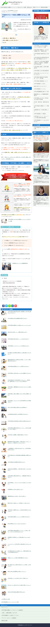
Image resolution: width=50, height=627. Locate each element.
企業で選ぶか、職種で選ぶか (9, 38)
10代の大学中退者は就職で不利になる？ (16, 592)
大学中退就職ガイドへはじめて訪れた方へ (41, 121)
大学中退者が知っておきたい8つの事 (41, 128)
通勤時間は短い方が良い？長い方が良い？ (17, 496)
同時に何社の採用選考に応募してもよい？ (17, 571)
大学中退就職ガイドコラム (40, 88)
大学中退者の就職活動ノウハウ (41, 81)
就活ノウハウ (36, 7)
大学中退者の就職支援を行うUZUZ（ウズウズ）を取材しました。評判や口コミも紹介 (41, 203)
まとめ (4, 42)
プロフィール (5, 298)
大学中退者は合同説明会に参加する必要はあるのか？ (19, 421)
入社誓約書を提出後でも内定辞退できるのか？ (18, 414)
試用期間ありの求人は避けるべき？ (15, 489)
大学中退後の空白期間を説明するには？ (16, 462)
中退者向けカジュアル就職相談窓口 (20, 263)
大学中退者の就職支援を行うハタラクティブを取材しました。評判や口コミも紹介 (41, 182)
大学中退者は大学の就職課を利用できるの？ (17, 318)
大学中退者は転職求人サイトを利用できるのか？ (18, 366)
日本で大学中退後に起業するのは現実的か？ (17, 407)
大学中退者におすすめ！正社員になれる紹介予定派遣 (41, 99)
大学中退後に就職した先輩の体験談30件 (41, 67)
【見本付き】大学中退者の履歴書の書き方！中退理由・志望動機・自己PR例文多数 (41, 63)
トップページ (4, 10)
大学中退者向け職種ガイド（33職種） (41, 106)
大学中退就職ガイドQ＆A (12, 10)
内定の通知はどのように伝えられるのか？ (17, 523)
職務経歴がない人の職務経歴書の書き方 (41, 95)
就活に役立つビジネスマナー (40, 86)
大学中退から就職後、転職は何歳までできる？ (18, 434)
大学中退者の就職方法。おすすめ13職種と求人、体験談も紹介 (41, 50)
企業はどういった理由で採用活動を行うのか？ (18, 557)
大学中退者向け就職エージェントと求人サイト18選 (13, 7)
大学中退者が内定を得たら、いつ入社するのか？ (18, 338)
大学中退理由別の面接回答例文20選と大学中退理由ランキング (41, 58)
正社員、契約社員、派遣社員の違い (41, 102)
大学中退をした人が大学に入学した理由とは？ (18, 578)
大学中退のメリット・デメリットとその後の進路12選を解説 (41, 117)
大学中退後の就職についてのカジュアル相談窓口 (12, 610)
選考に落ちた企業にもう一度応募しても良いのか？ (19, 503)
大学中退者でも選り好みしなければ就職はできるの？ (19, 373)
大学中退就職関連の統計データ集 (41, 91)
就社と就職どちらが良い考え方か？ (11, 40)
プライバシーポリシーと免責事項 (9, 618)
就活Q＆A (29, 7)
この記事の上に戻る (5, 599)
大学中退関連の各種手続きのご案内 (41, 54)
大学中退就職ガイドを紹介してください (10, 615)
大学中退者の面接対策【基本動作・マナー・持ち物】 (41, 78)
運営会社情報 (44, 7)
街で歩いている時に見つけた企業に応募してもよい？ (19, 585)
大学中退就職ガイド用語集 (40, 113)
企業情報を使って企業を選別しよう (41, 110)
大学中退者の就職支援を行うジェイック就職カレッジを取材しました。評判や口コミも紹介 (41, 160)
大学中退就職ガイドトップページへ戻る (10, 602)
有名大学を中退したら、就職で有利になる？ (17, 332)
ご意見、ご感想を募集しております (9, 612)
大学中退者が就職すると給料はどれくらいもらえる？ (19, 325)
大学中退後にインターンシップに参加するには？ (18, 345)
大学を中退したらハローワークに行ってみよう (41, 74)
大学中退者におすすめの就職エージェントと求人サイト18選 (41, 46)
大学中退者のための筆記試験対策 (41, 70)
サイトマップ (4, 607)
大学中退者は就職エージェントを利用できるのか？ (19, 516)
